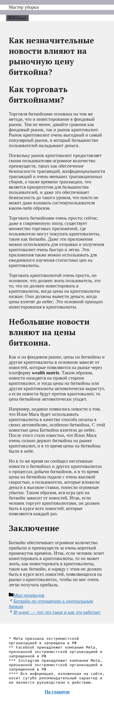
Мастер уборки (24, 7)
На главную (57, 691)
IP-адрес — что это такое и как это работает (57, 612)
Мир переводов (28, 595)
